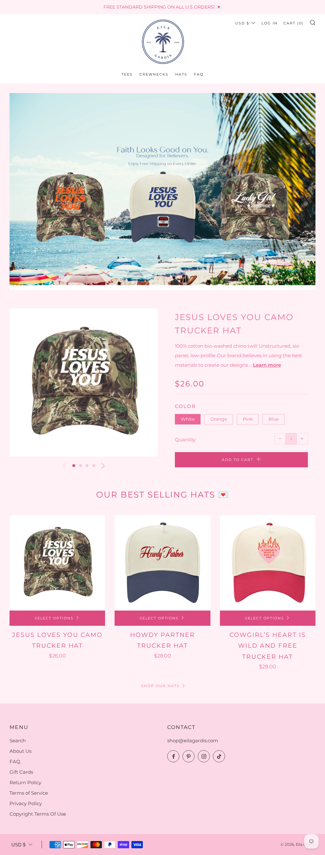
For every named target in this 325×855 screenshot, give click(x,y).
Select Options (54, 618)
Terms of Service (29, 793)
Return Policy (25, 782)
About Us (20, 751)
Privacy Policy (26, 803)
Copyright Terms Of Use (38, 814)
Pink (248, 419)
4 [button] (93, 465)
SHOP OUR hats (160, 686)
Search (18, 741)
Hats (181, 74)
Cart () (293, 23)
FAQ (198, 74)
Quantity (185, 440)
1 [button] (73, 465)
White (188, 419)
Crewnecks (154, 74)
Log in (270, 23)
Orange (218, 419)
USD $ (242, 23)
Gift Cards (21, 772)
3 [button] (87, 465)
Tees (127, 74)
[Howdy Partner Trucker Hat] (162, 563)
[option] (162, 191)
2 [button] (80, 465)
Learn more (267, 365)
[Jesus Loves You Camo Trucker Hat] (57, 563)
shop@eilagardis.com (192, 741)
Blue (274, 419)
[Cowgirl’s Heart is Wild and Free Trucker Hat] (267, 563)
